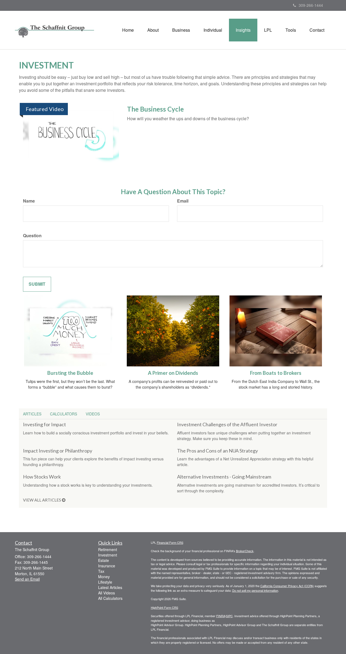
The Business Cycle (155, 109)
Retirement (107, 549)
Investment (107, 555)
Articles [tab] (32, 414)
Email (182, 201)
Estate (103, 560)
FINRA (220, 616)
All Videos (106, 593)
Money (104, 576)
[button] (153, 30)
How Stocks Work (42, 477)
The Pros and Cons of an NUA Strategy (217, 451)
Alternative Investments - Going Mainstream (224, 477)
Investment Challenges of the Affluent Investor (227, 424)
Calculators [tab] (63, 414)
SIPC (229, 616)
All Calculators (110, 598)
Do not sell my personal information (255, 590)
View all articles (42, 499)
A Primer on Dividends (173, 373)
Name (29, 201)
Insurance (106, 565)
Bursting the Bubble (70, 373)
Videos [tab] (93, 414)
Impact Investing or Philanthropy (57, 451)
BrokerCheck (245, 551)
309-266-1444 (311, 5)
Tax (101, 571)
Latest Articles (110, 587)
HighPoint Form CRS (164, 607)
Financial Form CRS (170, 542)
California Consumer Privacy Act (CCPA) (287, 586)
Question (32, 236)
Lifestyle (105, 582)
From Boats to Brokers (275, 373)
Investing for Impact (44, 424)
